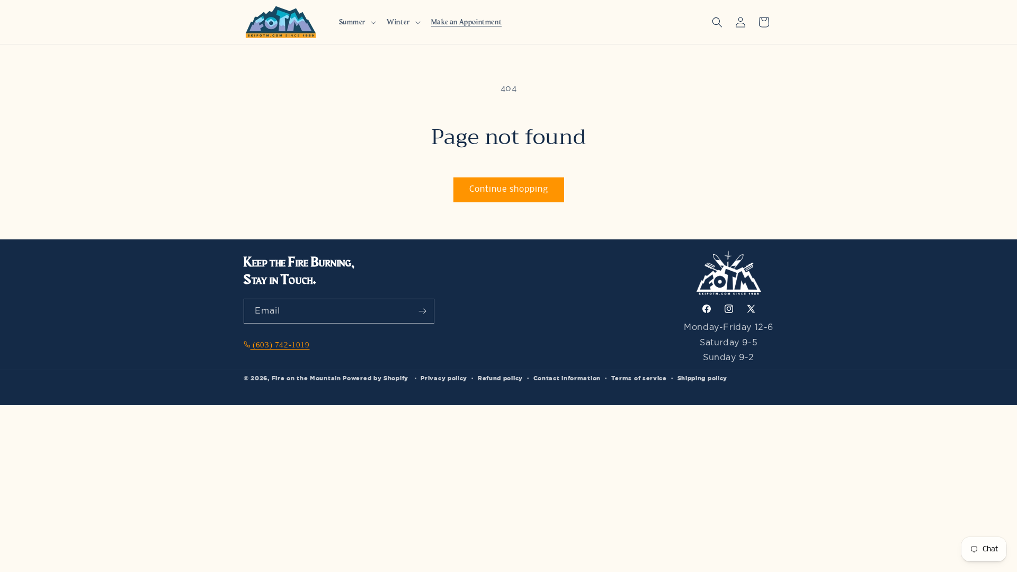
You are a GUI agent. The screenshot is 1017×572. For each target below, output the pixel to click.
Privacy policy (444, 377)
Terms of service (639, 377)
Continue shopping (508, 189)
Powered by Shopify (375, 377)
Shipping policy (702, 377)
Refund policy (500, 377)
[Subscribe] (422, 311)
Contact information (567, 377)
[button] (357, 22)
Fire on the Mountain (306, 377)
